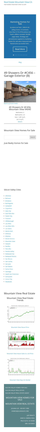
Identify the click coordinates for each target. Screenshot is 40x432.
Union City (8, 279)
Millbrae (8, 234)
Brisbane (8, 201)
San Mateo (8, 266)
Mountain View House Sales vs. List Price (20, 354)
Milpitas (8, 236)
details (20, 122)
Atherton (8, 196)
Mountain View (10, 241)
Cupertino (8, 208)
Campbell (8, 206)
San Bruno (8, 259)
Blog (20, 62)
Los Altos (8, 223)
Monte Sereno (9, 239)
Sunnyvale (8, 277)
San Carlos (8, 261)
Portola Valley (9, 251)
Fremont (8, 218)
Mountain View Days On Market (20, 380)
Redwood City (9, 254)
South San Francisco (11, 274)
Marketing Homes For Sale (20, 23)
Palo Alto (8, 249)
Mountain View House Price (20, 327)
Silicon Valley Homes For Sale (16, 387)
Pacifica (7, 246)
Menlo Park (9, 231)
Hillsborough (9, 221)
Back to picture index (11, 103)
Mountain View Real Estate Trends (20, 299)
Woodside (8, 282)
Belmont (8, 198)
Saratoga (8, 271)
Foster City (8, 216)
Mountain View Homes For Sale (19, 130)
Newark (7, 244)
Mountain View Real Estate (19, 293)
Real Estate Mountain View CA (18, 2)
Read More (20, 49)
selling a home (16, 30)
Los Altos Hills (9, 226)
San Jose (8, 264)
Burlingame (9, 203)
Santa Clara (9, 269)
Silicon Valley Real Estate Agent (17, 393)
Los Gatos (8, 229)
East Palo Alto (9, 213)
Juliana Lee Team (16, 27)
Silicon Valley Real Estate (14, 390)
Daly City (8, 211)
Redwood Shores (10, 256)
